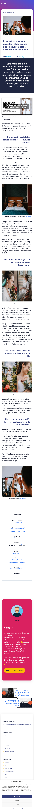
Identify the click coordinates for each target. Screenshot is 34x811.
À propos (7, 748)
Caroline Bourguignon (17, 531)
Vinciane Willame (17, 568)
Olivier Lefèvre (26, 303)
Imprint (21, 809)
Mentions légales (9, 771)
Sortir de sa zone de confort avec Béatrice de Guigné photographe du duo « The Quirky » (22, 693)
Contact (7, 762)
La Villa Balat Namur (17, 562)
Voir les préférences (17, 805)
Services (7, 739)
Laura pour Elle (24, 394)
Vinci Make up (22, 498)
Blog (6, 765)
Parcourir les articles (14, 670)
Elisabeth (17, 575)
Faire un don (8, 768)
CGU (6, 774)
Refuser (17, 800)
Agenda (7, 742)
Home (6, 736)
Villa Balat (28, 216)
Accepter (17, 796)
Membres (7, 745)
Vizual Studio (17, 559)
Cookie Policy (14, 809)
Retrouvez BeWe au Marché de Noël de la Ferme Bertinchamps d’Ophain (12, 702)
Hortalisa (17, 553)
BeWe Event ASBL (17, 516)
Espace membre (9, 751)
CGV (6, 777)
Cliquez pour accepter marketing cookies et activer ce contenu (17, 106)
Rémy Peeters (17, 522)
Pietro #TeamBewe (17, 528)
